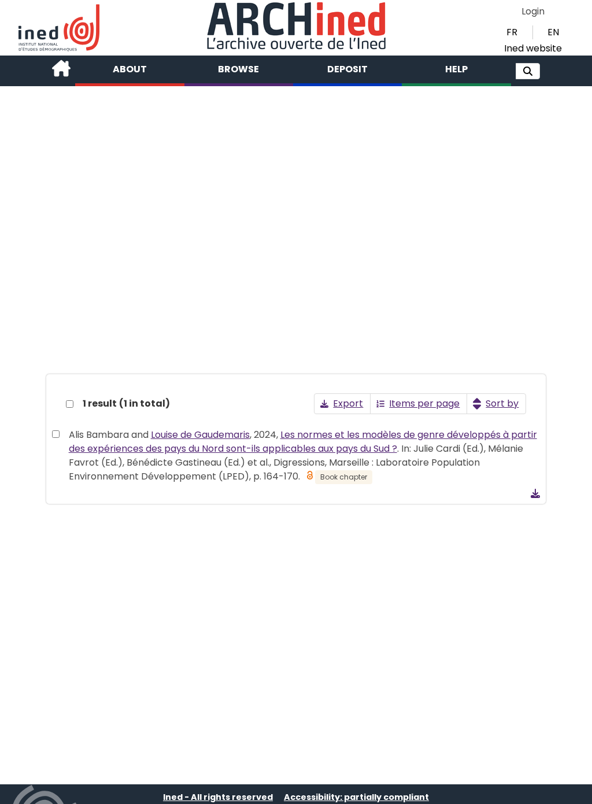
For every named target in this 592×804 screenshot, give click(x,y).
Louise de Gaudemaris (200, 434)
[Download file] (535, 493)
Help (456, 69)
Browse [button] (238, 69)
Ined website (533, 48)
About (130, 69)
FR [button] (511, 32)
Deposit (347, 69)
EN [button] (553, 32)
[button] (528, 71)
